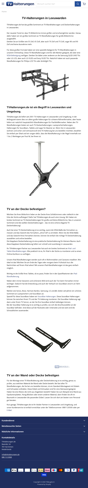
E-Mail (9, 410)
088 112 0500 (7, 457)
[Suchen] (78, 4)
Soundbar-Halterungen (47, 296)
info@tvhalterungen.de (10, 454)
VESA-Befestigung (14, 55)
